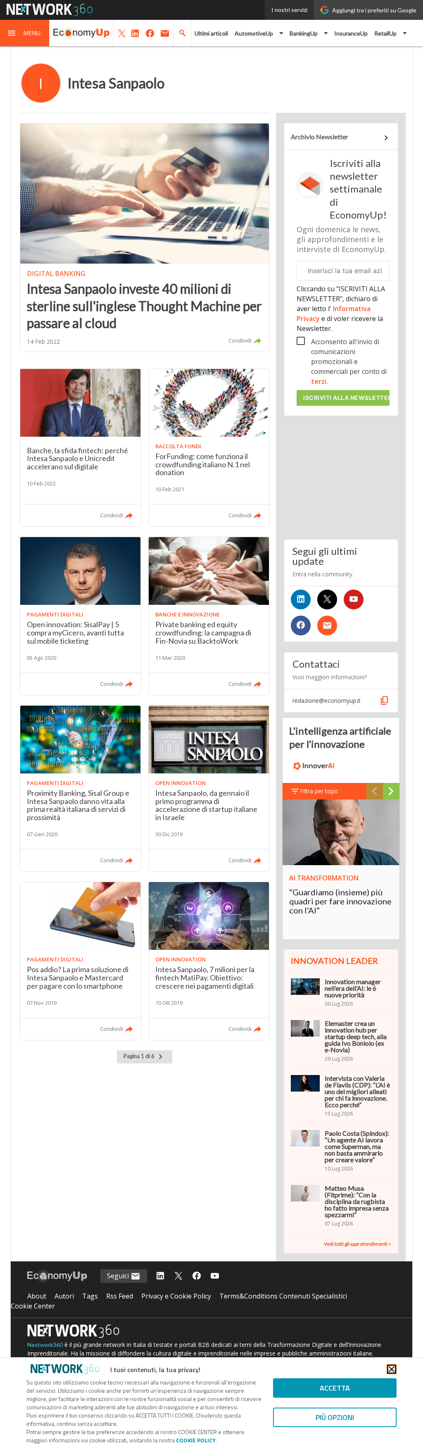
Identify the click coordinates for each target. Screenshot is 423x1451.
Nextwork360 (45, 1344)
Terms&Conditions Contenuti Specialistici (283, 1296)
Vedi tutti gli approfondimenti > (357, 1244)
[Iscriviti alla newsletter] (327, 625)
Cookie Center (33, 1306)
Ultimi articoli (211, 33)
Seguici (119, 1275)
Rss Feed (119, 1296)
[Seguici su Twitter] (327, 599)
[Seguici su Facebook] (301, 625)
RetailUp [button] (385, 33)
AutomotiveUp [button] (254, 33)
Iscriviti (346, 397)
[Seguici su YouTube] (354, 599)
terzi (318, 381)
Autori (64, 1296)
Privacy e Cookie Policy (176, 1296)
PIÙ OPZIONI (335, 1417)
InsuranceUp (351, 33)
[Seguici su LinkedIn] (301, 599)
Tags (90, 1296)
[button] (25, 33)
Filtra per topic (319, 791)
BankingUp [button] (304, 33)
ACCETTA (335, 1388)
